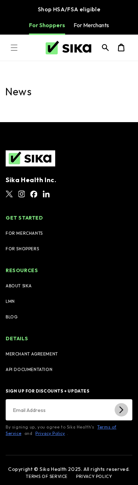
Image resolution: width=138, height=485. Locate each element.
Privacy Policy (50, 433)
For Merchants (91, 25)
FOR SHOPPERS (22, 248)
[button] (14, 47)
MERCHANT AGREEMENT (32, 354)
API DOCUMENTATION (29, 369)
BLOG (11, 316)
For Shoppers (47, 25)
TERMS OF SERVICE (47, 476)
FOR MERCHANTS (24, 233)
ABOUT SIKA (19, 285)
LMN (10, 301)
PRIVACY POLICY (94, 476)
